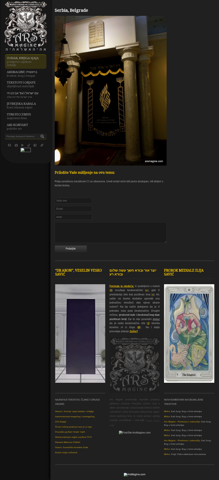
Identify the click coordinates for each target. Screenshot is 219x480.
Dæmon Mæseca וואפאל (67, 442)
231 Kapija (60, 421)
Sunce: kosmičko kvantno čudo (71, 447)
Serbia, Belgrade (71, 11)
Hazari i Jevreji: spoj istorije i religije (74, 411)
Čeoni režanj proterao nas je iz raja (73, 427)
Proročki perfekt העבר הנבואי (70, 432)
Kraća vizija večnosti (66, 452)
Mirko (167, 411)
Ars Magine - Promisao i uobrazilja (182, 421)
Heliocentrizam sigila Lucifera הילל (73, 437)
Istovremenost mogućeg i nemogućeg (75, 416)
